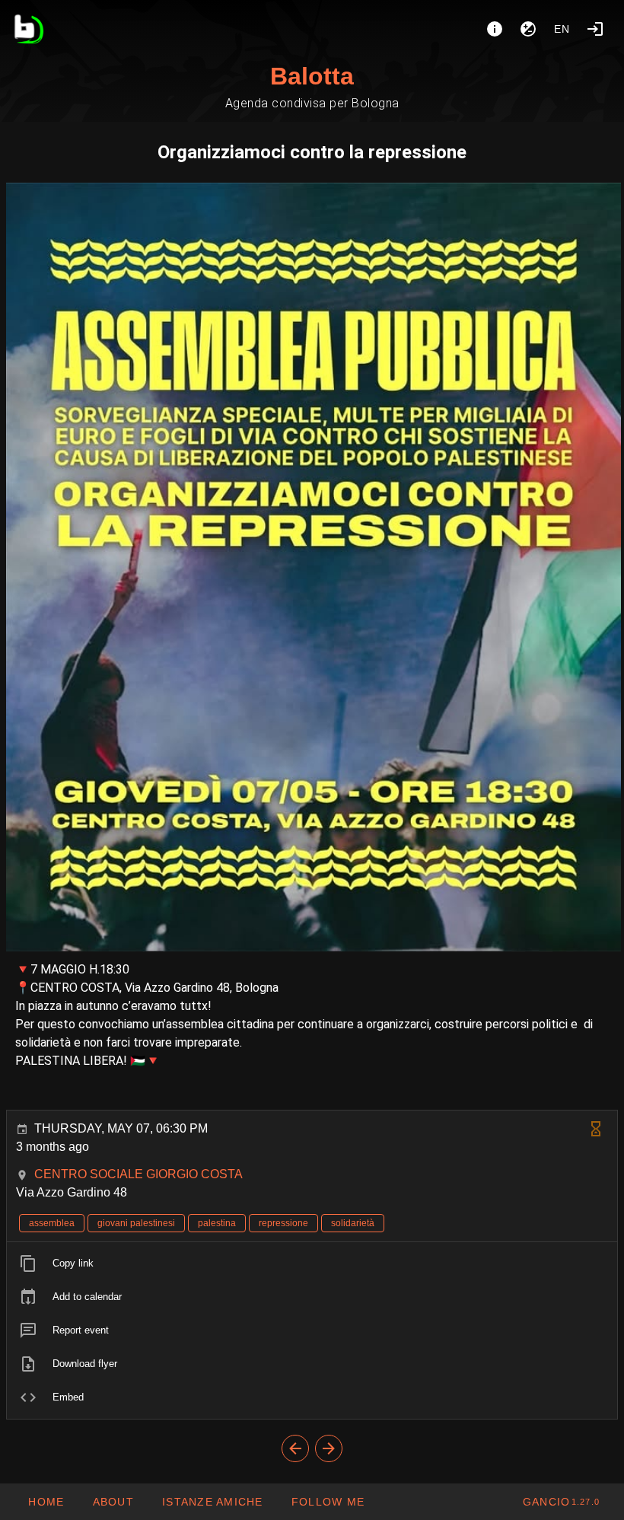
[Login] (595, 29)
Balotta (312, 76)
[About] (494, 29)
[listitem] (312, 1263)
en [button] (562, 29)
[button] (212, 1501)
